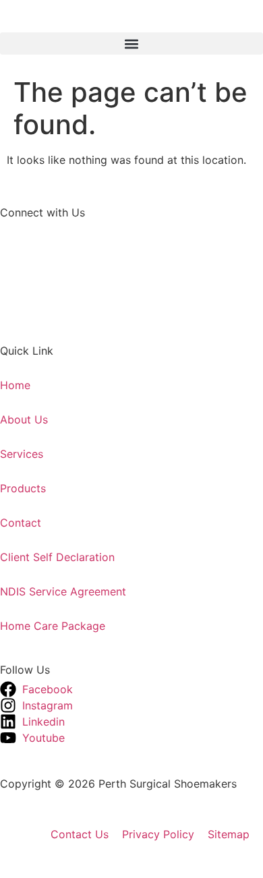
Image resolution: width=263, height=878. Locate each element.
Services (21, 454)
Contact (20, 522)
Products (23, 488)
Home (15, 385)
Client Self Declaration (57, 557)
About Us (24, 419)
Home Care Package (52, 626)
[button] (131, 43)
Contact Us (80, 834)
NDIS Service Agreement (63, 591)
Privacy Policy (158, 834)
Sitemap (229, 834)
